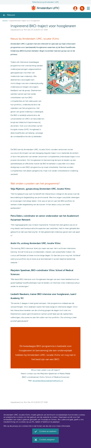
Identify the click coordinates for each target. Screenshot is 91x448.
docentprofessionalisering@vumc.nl (48, 381)
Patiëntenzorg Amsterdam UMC (45, 2)
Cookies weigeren (47, 440)
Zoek (82, 8)
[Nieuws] (4, 15)
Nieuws (5, 21)
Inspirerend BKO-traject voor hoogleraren (24, 21)
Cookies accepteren (47, 431)
